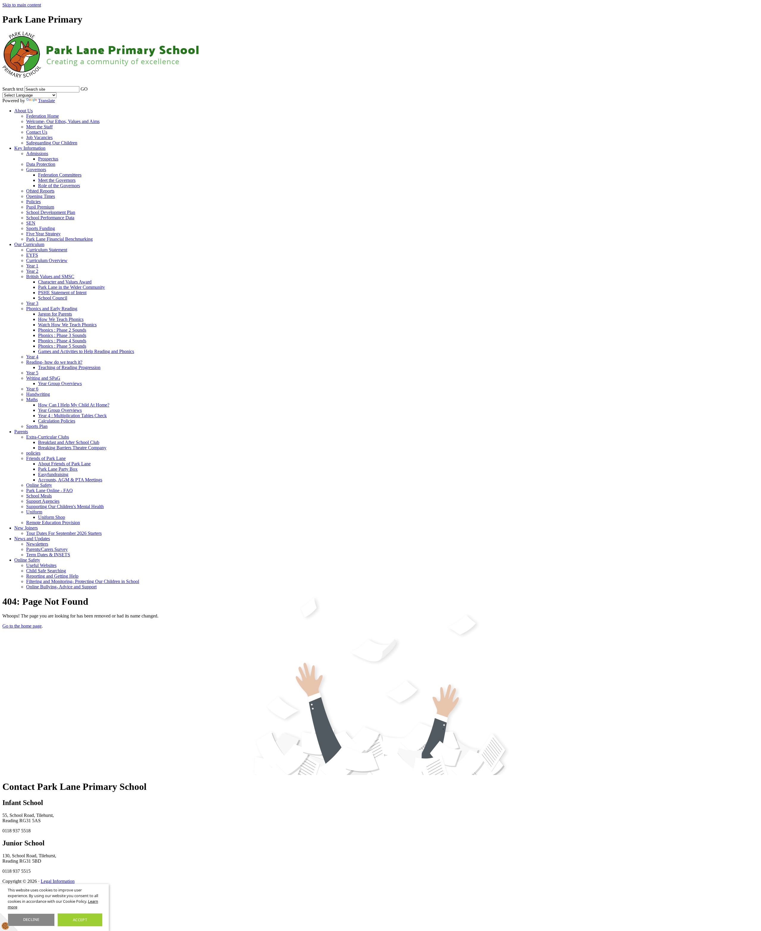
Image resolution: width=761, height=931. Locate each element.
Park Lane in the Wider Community (71, 287)
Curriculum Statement (46, 249)
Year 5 (32, 372)
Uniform (34, 511)
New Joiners (26, 527)
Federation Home (42, 116)
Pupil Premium (40, 206)
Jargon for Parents (55, 313)
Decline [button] (31, 919)
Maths (32, 399)
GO (84, 89)
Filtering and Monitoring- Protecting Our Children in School (82, 581)
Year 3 (32, 303)
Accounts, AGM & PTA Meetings (70, 479)
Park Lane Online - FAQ (49, 490)
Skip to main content (21, 4)
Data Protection (40, 164)
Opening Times (40, 196)
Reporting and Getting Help (52, 576)
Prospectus (48, 158)
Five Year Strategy (43, 233)
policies (33, 453)
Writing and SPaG (43, 378)
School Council (52, 297)
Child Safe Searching (46, 570)
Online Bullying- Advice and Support (61, 586)
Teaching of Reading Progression (69, 367)
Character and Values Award (65, 281)
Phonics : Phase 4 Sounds (62, 340)
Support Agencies (42, 501)
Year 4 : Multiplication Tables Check (72, 415)
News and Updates (32, 538)
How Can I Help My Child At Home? (73, 404)
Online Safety (39, 485)
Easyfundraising (53, 474)
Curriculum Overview (46, 260)
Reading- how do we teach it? (54, 362)
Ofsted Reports (40, 190)
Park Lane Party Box (58, 469)
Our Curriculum (29, 244)
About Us (23, 110)
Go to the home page (22, 625)
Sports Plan (37, 426)
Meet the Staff (39, 126)
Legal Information (58, 881)
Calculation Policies (56, 420)
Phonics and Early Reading (51, 308)
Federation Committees (59, 174)
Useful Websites (41, 565)
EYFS (32, 255)
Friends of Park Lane (46, 458)
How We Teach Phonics (61, 319)
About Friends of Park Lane (64, 463)
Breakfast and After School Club (68, 442)
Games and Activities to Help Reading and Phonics (86, 351)
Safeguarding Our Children (51, 142)
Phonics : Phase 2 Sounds (62, 330)
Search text (12, 89)
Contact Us (36, 132)
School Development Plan (50, 212)
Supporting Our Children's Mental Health (65, 506)
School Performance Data (50, 217)
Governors (36, 169)
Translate (46, 100)
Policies (33, 201)
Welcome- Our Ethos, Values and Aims (63, 121)
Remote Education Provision (53, 522)
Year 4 (32, 356)
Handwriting (38, 394)
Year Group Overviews (60, 383)
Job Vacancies (39, 137)
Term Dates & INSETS (48, 554)
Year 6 (32, 388)
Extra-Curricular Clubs (47, 436)
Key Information (29, 148)
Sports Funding (40, 228)
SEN (30, 223)
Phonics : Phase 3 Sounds (62, 335)
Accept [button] (80, 919)
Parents (21, 431)
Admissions (37, 153)
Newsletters (37, 543)
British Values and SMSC (50, 276)
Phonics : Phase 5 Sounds (62, 346)
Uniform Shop (51, 517)
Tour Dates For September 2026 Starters (64, 533)
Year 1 (32, 265)
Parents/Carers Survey (47, 549)
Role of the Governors (59, 185)
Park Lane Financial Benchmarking (59, 239)
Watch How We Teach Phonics (67, 324)
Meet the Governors (57, 180)
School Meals (39, 495)
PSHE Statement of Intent (62, 292)
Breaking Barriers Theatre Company (72, 447)
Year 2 (32, 271)
